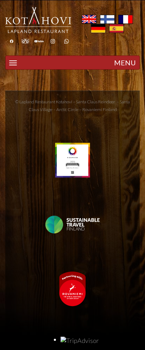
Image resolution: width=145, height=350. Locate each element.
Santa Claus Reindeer (95, 101)
